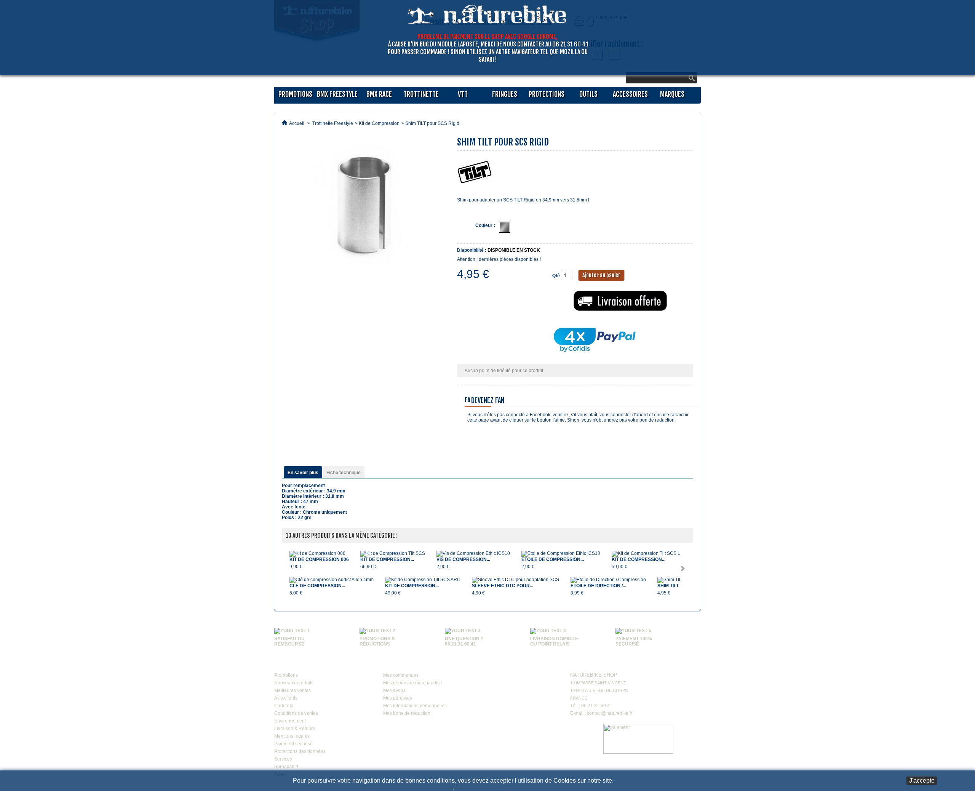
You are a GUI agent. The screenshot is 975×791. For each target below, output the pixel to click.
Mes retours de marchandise (412, 683)
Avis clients (285, 698)
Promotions (286, 675)
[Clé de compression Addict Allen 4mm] (331, 580)
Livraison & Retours (294, 728)
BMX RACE (379, 94)
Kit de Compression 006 (319, 559)
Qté (556, 275)
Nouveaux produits (293, 683)
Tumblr (495, 682)
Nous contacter (592, 664)
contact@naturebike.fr (609, 713)
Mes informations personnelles (415, 705)
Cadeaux (283, 705)
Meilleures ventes (292, 690)
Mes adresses (397, 698)
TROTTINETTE (421, 94)
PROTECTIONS (546, 94)
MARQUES (672, 94)
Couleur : (485, 225)
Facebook (495, 665)
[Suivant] (684, 569)
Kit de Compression (379, 123)
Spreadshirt (286, 766)
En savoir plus (303, 472)
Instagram (538, 665)
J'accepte (922, 780)
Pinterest (524, 682)
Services (283, 759)
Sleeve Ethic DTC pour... (502, 585)
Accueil (296, 123)
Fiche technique (343, 472)
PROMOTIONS (295, 94)
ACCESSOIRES (630, 94)
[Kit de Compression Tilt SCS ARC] (422, 580)
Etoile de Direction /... (598, 585)
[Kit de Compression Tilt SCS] (392, 554)
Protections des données (300, 751)
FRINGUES (504, 94)
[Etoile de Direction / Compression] (608, 580)
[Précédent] (285, 569)
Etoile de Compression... (552, 559)
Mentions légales (292, 736)
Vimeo (524, 665)
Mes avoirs (394, 690)
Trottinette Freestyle (332, 123)
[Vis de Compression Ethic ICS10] (473, 554)
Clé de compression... (317, 585)
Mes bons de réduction (406, 713)
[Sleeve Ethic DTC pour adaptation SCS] (515, 580)
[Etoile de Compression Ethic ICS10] (560, 554)
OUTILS (588, 94)
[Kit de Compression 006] (319, 554)
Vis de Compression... (463, 559)
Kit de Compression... (387, 559)
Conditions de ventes (296, 713)
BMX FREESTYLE (337, 94)
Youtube (509, 665)
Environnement (290, 721)
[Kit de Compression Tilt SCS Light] (650, 554)
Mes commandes (401, 675)
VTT (463, 94)
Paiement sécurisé (293, 743)
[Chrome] (504, 227)
